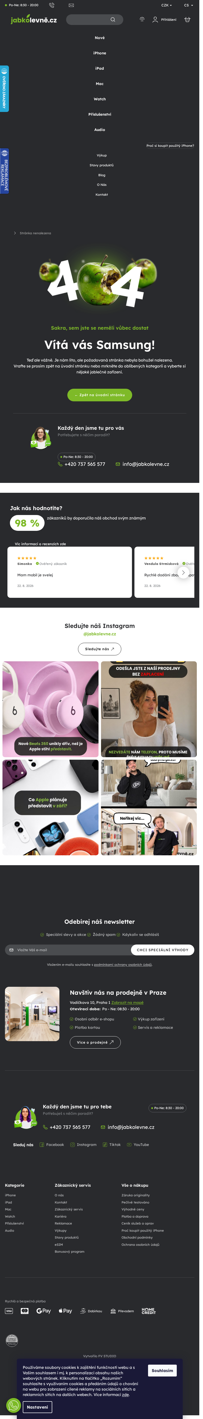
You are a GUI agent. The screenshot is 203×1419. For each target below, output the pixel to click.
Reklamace (63, 1223)
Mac (8, 1209)
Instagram (87, 1144)
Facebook (55, 1144)
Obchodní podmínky (137, 1237)
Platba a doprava (135, 1216)
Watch (10, 1216)
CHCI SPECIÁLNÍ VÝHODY (162, 950)
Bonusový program (69, 1251)
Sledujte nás (97, 649)
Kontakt (61, 1202)
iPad (8, 1202)
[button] (183, 573)
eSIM (59, 1245)
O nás (59, 1195)
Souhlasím (162, 1370)
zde (125, 1394)
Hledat (113, 19)
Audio (9, 1230)
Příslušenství (14, 1223)
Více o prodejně (92, 1042)
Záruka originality (136, 1195)
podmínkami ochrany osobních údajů (123, 965)
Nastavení (37, 1407)
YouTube (141, 1144)
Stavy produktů (67, 1237)
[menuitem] (100, 37)
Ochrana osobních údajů (140, 1245)
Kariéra (60, 1216)
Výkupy (61, 1230)
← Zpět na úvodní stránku (100, 395)
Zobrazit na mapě (127, 1002)
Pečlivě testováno (135, 1202)
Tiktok (115, 1144)
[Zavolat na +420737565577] (59, 5)
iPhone (10, 1195)
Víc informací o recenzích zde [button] (40, 544)
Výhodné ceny (133, 1209)
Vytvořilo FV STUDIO (99, 1356)
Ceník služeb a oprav (138, 1223)
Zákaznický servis (69, 1209)
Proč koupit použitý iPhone (143, 1230)
